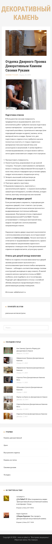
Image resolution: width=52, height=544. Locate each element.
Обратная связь (20, 540)
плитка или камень (21, 238)
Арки (6, 445)
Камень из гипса (10, 460)
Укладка (7, 475)
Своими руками (11, 75)
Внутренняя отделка (12, 453)
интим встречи (19, 313)
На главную (33, 540)
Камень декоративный (13, 438)
